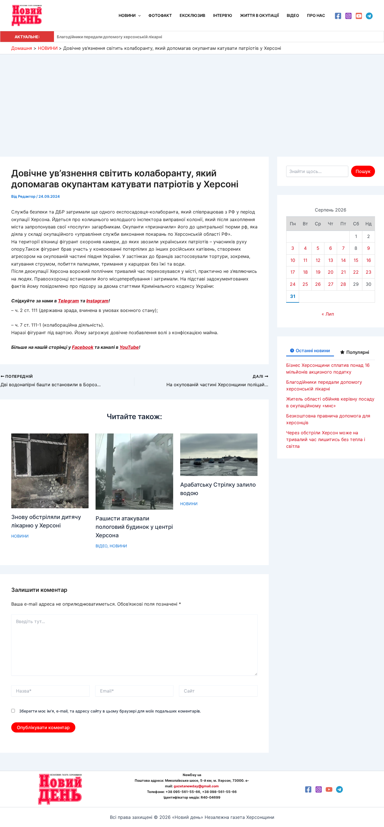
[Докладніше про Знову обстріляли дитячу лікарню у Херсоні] (50, 470)
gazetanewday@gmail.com (196, 786)
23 (368, 272)
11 (305, 260)
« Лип (328, 314)
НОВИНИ (20, 536)
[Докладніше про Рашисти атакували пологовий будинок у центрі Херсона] (134, 471)
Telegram (68, 301)
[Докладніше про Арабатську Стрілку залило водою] (218, 454)
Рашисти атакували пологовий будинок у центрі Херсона (134, 527)
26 (318, 284)
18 (305, 272)
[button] (138, 15)
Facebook (82, 347)
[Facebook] (338, 15)
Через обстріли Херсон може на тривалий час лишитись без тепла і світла (325, 439)
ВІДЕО (101, 545)
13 (330, 260)
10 (292, 260)
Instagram (97, 301)
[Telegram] (369, 15)
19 (318, 272)
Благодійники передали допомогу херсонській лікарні (109, 36)
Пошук (363, 171)
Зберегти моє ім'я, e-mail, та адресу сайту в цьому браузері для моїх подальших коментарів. (110, 711)
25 (305, 284)
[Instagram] (348, 15)
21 (343, 272)
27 (330, 284)
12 (318, 260)
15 (356, 260)
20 (330, 272)
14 (343, 260)
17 (292, 272)
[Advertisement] (192, 96)
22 (356, 272)
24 (292, 284)
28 (343, 284)
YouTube (129, 347)
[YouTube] (358, 15)
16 (368, 260)
